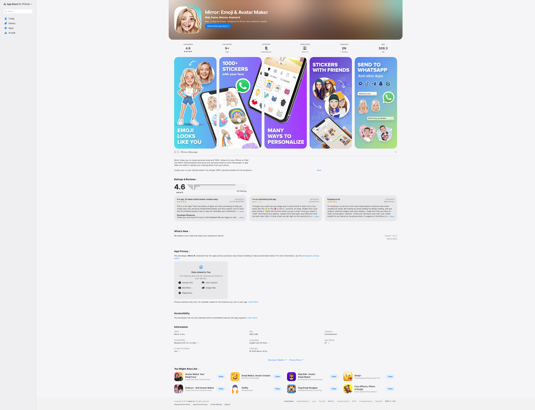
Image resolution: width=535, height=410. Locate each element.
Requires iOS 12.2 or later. (185, 343)
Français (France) (343, 401)
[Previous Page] (171, 208)
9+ (326, 343)
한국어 (354, 401)
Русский (322, 401)
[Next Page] (400, 208)
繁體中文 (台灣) (390, 401)
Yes (175, 351)
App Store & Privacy (200, 404)
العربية (314, 401)
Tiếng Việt (378, 401)
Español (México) (303, 401)
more (319, 170)
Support (227, 404)
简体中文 (331, 401)
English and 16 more (258, 343)
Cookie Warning (216, 404)
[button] (18, 19)
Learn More (253, 302)
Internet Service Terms (182, 404)
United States (289, 401)
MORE (241, 211)
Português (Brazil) (365, 401)
